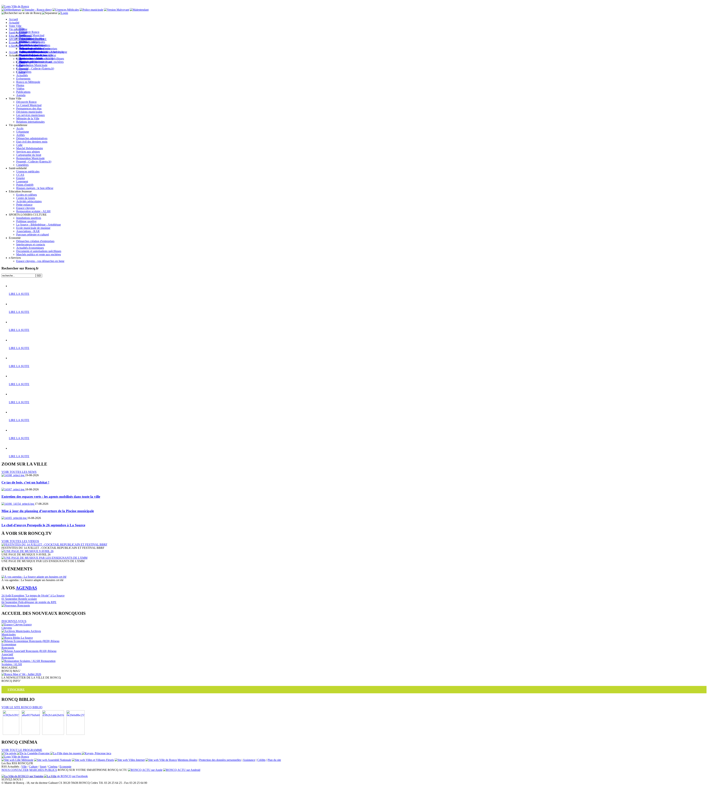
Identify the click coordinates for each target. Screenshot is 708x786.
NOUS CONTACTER (15, 769)
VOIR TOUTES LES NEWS (19, 471)
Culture (33, 766)
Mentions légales (187, 759)
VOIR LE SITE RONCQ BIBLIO (21, 707)
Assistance (249, 759)
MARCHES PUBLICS (43, 769)
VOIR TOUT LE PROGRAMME (21, 750)
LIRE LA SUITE (19, 293)
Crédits (261, 759)
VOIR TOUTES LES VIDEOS (20, 541)
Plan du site (274, 759)
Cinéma (52, 766)
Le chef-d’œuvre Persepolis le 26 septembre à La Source (43, 525)
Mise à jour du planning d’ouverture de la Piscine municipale (47, 511)
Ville (24, 766)
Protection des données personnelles (220, 759)
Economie (65, 766)
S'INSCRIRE (16, 689)
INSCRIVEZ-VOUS (13, 621)
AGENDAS (26, 587)
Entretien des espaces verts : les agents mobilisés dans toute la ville (50, 497)
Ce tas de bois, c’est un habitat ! (25, 482)
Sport (43, 766)
